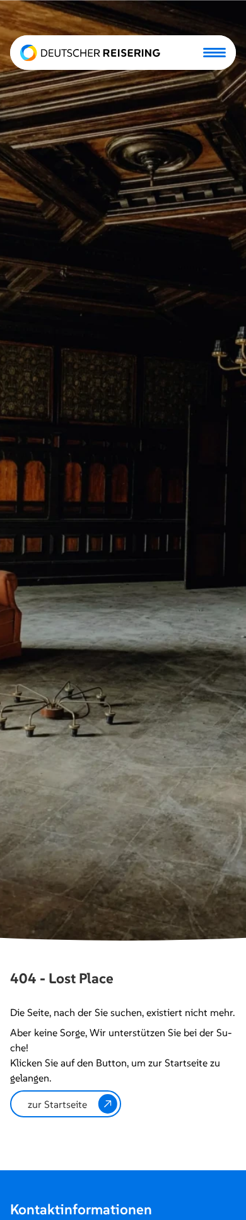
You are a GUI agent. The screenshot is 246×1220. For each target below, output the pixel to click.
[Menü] (214, 52)
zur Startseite (57, 1104)
